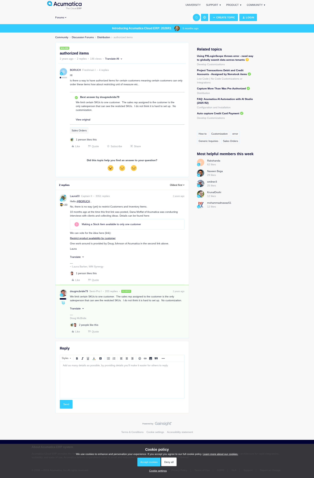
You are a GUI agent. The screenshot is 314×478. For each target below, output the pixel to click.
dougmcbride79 (79, 291)
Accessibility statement (180, 432)
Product (232, 4)
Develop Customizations (211, 64)
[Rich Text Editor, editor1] (122, 380)
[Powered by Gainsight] (157, 424)
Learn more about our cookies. (220, 454)
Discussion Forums (83, 37)
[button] (224, 17)
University (193, 4)
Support (212, 4)
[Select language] (204, 17)
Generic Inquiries (208, 141)
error (235, 133)
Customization (219, 133)
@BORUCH (83, 201)
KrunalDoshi (214, 192)
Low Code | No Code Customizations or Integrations (219, 80)
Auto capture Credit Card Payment (218, 113)
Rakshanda (213, 160)
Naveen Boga (215, 171)
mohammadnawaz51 (219, 202)
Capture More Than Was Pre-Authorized (221, 88)
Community (255, 4)
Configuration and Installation (214, 107)
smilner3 (212, 181)
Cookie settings (155, 432)
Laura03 (75, 196)
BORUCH (75, 69)
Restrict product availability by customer (93, 238)
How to (203, 133)
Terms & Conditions (132, 432)
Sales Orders (79, 130)
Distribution (103, 37)
